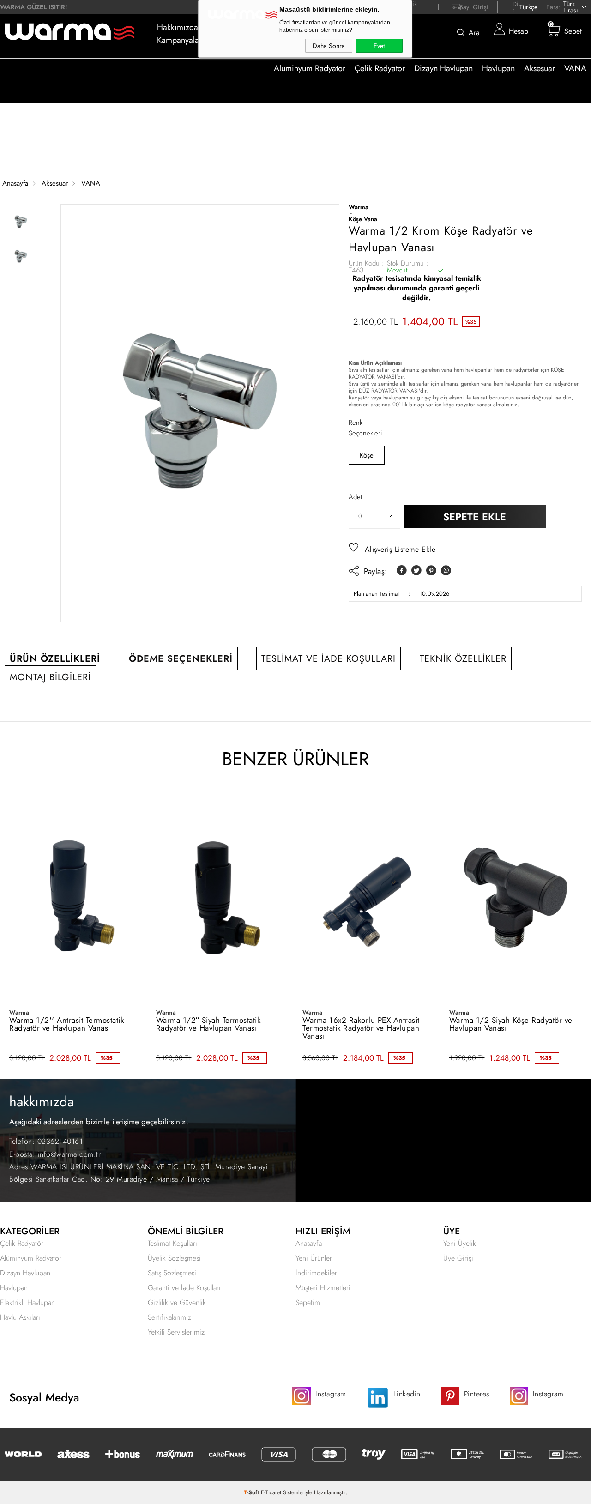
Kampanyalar (179, 40)
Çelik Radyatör (380, 68)
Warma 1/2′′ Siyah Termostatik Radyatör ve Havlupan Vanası (208, 1024)
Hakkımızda (177, 27)
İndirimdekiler (316, 1273)
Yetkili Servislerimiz (176, 1332)
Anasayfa (309, 1243)
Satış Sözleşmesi (172, 1273)
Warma (19, 1012)
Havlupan (498, 68)
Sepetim (308, 1302)
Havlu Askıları (20, 1317)
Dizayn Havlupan (443, 68)
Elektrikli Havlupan (27, 1302)
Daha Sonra (329, 45)
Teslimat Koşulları (172, 1243)
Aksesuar (539, 68)
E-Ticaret (271, 1492)
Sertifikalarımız (169, 1317)
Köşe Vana (363, 219)
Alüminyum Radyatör (30, 1258)
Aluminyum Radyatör (309, 68)
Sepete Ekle (474, 516)
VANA (575, 68)
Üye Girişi (458, 1258)
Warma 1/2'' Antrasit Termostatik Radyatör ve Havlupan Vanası (66, 1024)
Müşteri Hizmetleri (323, 1287)
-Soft (252, 1492)
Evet (379, 45)
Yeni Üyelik (459, 1243)
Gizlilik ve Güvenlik (177, 1302)
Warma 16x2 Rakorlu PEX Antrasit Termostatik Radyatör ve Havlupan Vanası (361, 1028)
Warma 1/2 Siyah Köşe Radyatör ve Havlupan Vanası (511, 1024)
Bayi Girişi (473, 7)
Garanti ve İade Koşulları (184, 1287)
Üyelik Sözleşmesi (174, 1258)
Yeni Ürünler (314, 1258)
